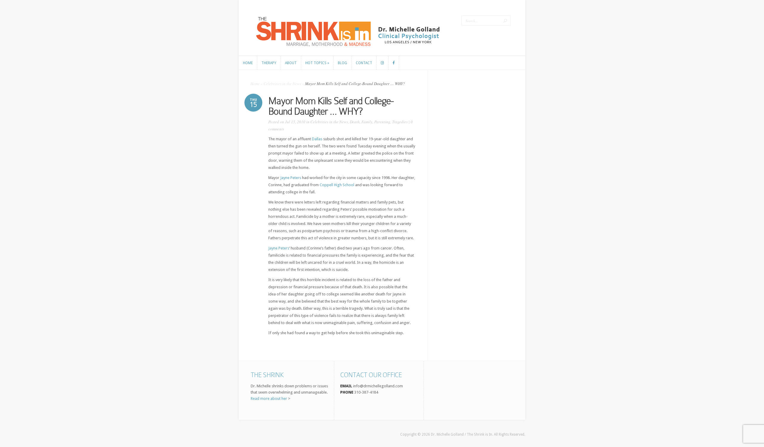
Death (355, 121)
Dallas (317, 139)
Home (255, 83)
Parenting (382, 121)
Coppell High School (337, 185)
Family (366, 121)
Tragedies (400, 121)
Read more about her (269, 398)
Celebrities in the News (282, 83)
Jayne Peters (290, 177)
